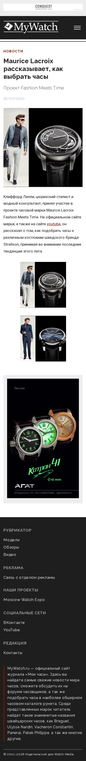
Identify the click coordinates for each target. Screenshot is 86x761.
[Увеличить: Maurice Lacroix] (43, 285)
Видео (9, 554)
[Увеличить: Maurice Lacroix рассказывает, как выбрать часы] (43, 147)
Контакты (12, 652)
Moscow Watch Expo (24, 599)
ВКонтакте (14, 622)
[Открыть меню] (77, 28)
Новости (13, 51)
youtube (54, 224)
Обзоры (11, 547)
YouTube (11, 630)
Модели (11, 540)
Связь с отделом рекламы (29, 577)
